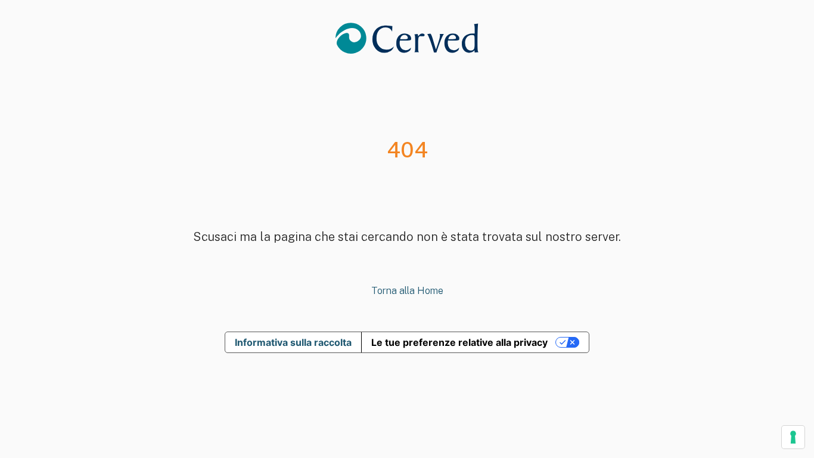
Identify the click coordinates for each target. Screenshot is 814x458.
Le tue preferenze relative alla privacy (459, 342)
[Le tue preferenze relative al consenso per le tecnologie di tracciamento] (793, 437)
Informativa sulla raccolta (293, 342)
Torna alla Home (407, 290)
